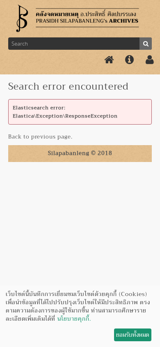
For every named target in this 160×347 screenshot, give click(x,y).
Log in (149, 60)
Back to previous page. (40, 136)
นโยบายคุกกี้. (74, 319)
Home (108, 60)
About (129, 60)
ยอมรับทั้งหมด (132, 335)
